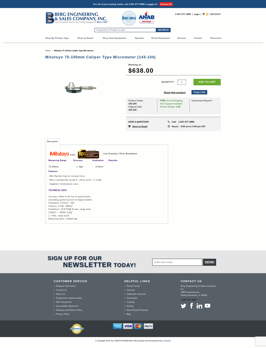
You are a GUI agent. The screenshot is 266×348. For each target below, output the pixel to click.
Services (181, 38)
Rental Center (133, 286)
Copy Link (199, 91)
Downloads (132, 298)
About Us (60, 294)
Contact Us (166, 4)
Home (47, 51)
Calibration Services (136, 294)
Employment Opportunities (69, 298)
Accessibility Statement (67, 306)
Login (197, 14)
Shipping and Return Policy (69, 310)
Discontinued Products (137, 310)
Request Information (66, 286)
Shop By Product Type (57, 38)
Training (130, 302)
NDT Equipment (64, 302)
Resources (216, 38)
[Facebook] (191, 305)
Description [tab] (52, 141)
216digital (167, 341)
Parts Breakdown (128, 153)
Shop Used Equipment (114, 38)
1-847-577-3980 (137, 4)
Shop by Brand (85, 38)
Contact (198, 38)
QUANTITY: (168, 82)
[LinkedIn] (199, 305)
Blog (129, 314)
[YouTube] (208, 305)
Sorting (130, 306)
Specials (139, 38)
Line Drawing (110, 153)
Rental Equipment (160, 38)
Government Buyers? (201, 100)
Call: (182, 122)
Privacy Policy (62, 314)
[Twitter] (184, 305)
